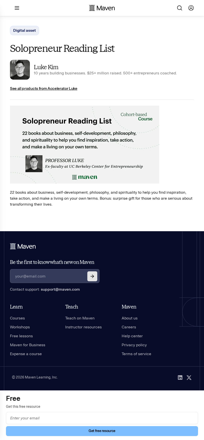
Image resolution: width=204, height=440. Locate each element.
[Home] (23, 246)
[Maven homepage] (102, 8)
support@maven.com (60, 289)
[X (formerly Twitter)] (189, 377)
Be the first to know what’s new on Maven (52, 262)
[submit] (92, 276)
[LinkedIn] (180, 377)
